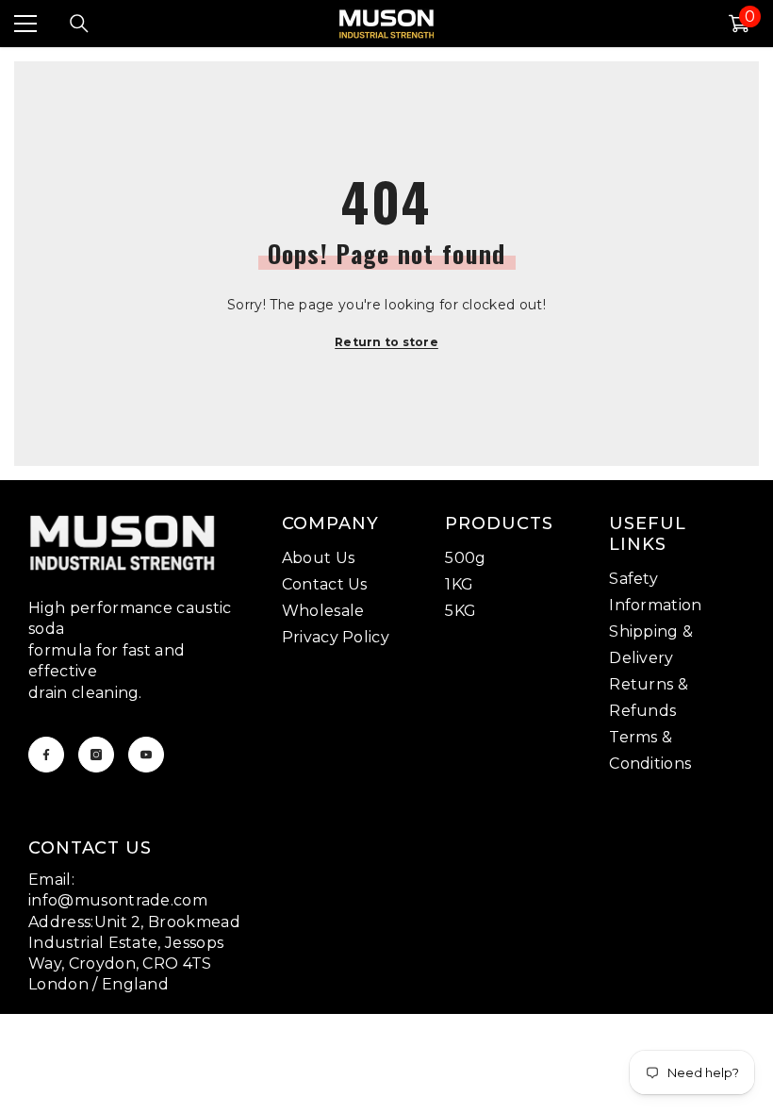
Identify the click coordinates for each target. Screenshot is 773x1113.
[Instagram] (96, 754)
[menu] (25, 23)
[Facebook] (46, 754)
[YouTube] (146, 754)
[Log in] (693, 23)
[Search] (79, 23)
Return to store (386, 342)
